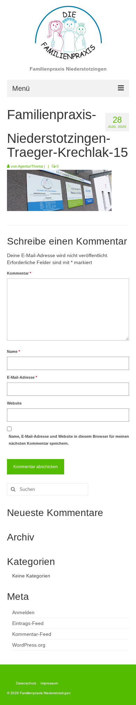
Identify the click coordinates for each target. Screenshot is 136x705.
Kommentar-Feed (31, 634)
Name (13, 351)
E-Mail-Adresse (22, 377)
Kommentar (19, 273)
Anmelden (23, 612)
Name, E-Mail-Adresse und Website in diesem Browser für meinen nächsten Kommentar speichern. (69, 439)
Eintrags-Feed (28, 623)
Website (14, 403)
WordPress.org (28, 645)
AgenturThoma (30, 166)
